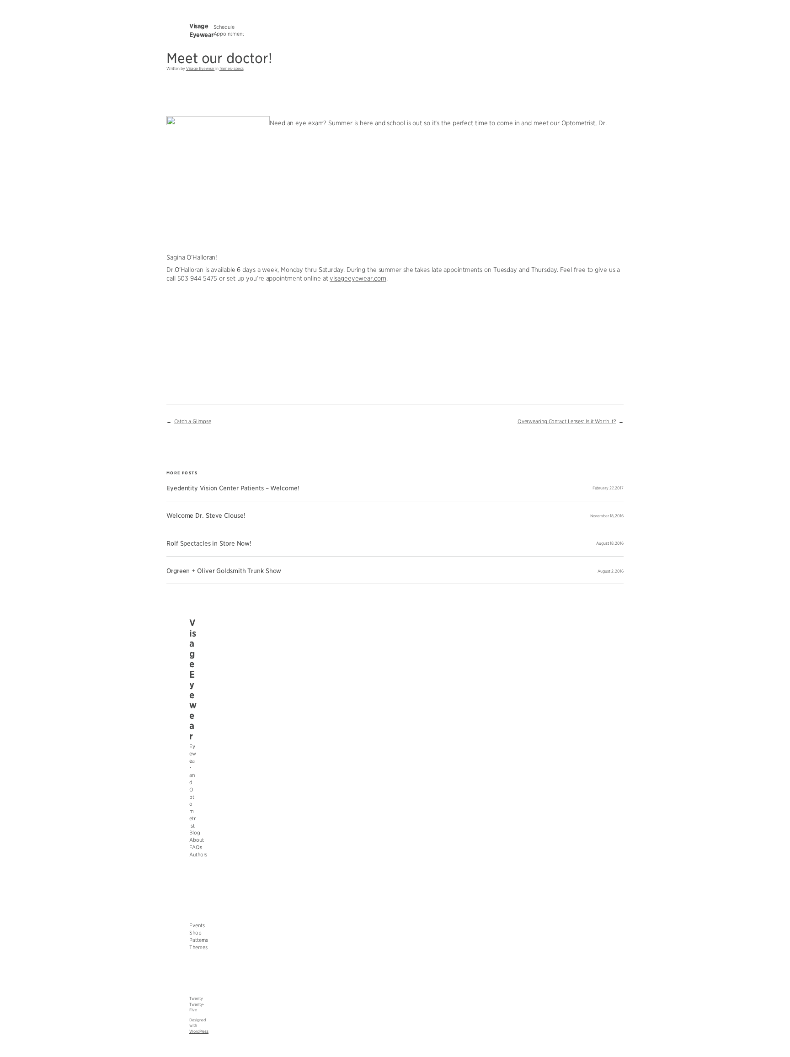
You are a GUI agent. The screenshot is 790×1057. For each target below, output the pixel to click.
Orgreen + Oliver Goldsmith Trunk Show (223, 571)
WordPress (198, 1031)
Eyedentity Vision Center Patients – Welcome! (232, 488)
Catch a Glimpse (193, 421)
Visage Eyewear (200, 68)
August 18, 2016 (610, 543)
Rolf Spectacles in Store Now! (208, 543)
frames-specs (231, 68)
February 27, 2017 (608, 488)
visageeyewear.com (358, 278)
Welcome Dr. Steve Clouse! (206, 515)
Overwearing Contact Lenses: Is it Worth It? (567, 421)
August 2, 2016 (611, 571)
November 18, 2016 (607, 516)
